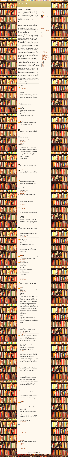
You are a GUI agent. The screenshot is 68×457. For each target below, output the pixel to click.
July (42, 60)
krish (20, 423)
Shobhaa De (22, 3)
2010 (42, 38)
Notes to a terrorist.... (44, 53)
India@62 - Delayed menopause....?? (45, 55)
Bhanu (42, 11)
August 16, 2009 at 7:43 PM (23, 279)
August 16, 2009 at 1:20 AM (23, 208)
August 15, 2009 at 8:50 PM (23, 160)
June (42, 61)
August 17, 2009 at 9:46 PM (23, 421)
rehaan (20, 121)
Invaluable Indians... (44, 56)
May (42, 62)
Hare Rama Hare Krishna (44, 49)
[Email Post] (26, 83)
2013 (42, 35)
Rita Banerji (21, 169)
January (43, 66)
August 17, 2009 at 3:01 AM (23, 350)
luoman (35, 452)
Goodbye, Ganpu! (44, 44)
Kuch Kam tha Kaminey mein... (45, 51)
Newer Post (20, 447)
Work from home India (22, 437)
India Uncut (42, 12)
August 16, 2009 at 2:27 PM (23, 259)
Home (28, 447)
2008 (42, 67)
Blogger (39, 452)
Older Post (37, 447)
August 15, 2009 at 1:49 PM (23, 88)
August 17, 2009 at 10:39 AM (23, 363)
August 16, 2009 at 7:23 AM (23, 236)
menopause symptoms (22, 443)
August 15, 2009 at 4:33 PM (23, 133)
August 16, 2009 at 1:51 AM (23, 214)
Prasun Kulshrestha (22, 261)
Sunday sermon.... (44, 54)
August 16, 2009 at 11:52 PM (23, 291)
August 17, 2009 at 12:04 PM (23, 386)
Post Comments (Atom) (23, 448)
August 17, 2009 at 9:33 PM (23, 399)
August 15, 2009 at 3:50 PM (23, 126)
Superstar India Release (47, 29)
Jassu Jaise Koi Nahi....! (44, 48)
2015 (42, 33)
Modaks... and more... (44, 46)
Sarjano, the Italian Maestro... (45, 50)
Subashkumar (21, 255)
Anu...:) (21, 107)
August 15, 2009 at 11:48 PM (23, 191)
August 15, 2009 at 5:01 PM (23, 141)
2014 (42, 34)
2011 (42, 37)
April (42, 63)
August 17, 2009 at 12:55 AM (23, 332)
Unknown (21, 86)
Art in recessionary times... (44, 47)
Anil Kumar (21, 401)
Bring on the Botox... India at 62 (45, 57)
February (43, 65)
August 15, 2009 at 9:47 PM (23, 176)
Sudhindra (42, 10)
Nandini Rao (21, 143)
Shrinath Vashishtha (22, 193)
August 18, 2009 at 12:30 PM (23, 432)
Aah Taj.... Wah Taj (44, 58)
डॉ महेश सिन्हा (21, 187)
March (43, 64)
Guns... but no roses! (44, 59)
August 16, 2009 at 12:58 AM (23, 204)
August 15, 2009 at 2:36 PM (23, 105)
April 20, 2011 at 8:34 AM (22, 444)
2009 (42, 39)
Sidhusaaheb (21, 334)
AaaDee (21, 287)
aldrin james (21, 440)
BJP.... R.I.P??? (43, 45)
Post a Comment (21, 445)
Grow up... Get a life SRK (44, 52)
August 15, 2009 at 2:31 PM (23, 99)
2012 (42, 36)
